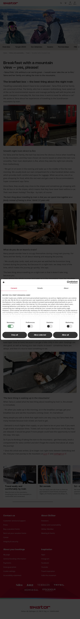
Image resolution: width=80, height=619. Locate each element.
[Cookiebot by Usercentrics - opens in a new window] (68, 282)
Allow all (65, 335)
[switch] (30, 326)
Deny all (14, 335)
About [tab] (66, 288)
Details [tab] (40, 288)
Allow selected (40, 335)
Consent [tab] (14, 288)
